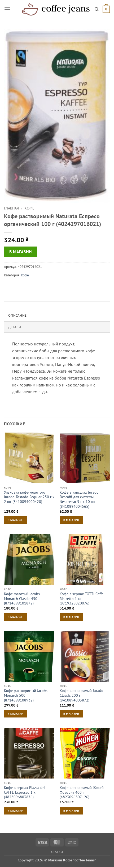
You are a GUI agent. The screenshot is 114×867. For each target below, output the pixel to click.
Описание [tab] (17, 315)
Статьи (57, 852)
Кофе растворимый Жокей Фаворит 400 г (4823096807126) (82, 792)
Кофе (29, 208)
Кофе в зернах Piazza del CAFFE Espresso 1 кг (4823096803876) (24, 792)
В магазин (20, 251)
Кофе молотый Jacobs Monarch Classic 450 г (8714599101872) (22, 599)
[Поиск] (97, 9)
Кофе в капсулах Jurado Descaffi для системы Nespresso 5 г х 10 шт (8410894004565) (79, 499)
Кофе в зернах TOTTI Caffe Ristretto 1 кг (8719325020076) (81, 599)
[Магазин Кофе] (56, 9)
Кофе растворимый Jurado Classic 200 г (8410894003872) (81, 695)
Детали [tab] (14, 327)
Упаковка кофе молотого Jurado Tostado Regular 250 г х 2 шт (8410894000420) (29, 497)
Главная (11, 208)
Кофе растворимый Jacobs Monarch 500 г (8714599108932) (25, 695)
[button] (7, 9)
